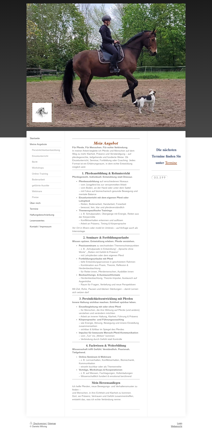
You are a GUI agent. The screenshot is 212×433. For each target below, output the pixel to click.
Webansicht (176, 426)
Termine (171, 162)
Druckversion (40, 423)
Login (179, 423)
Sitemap (52, 423)
